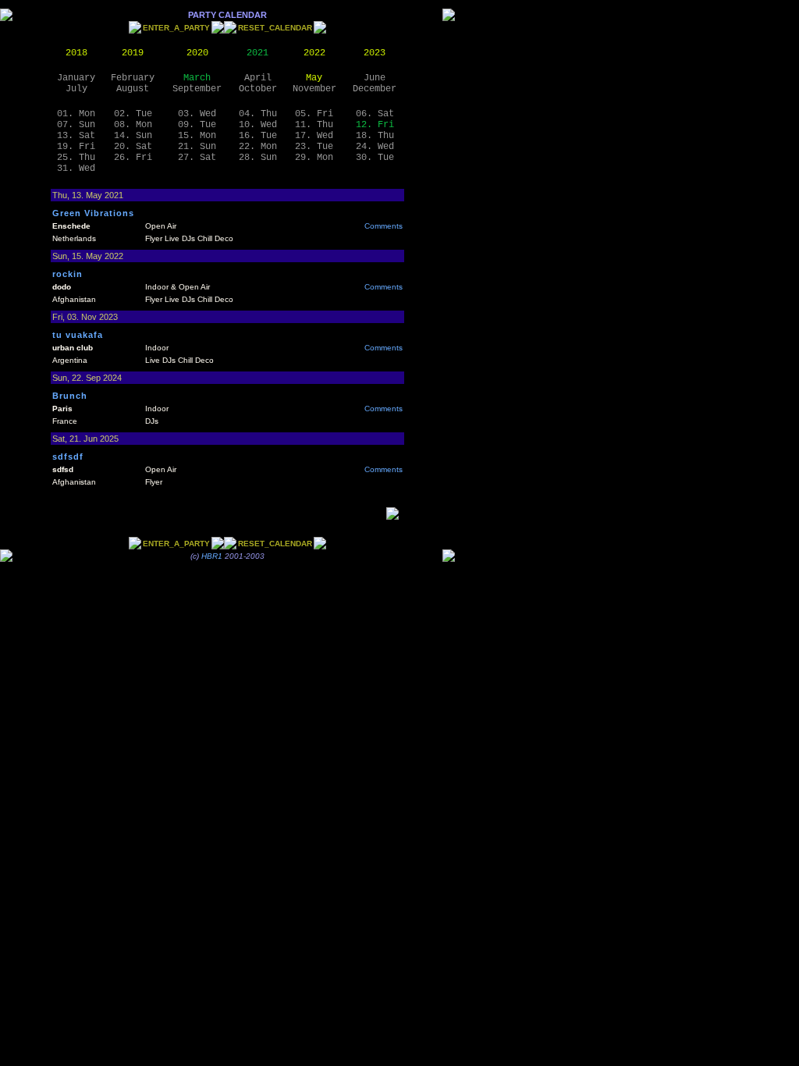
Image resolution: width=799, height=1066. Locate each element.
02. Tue (133, 113)
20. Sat (133, 146)
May (314, 78)
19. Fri (76, 146)
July (76, 89)
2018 (76, 53)
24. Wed (375, 146)
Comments (383, 226)
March (197, 78)
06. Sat (375, 113)
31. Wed (76, 168)
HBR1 (211, 556)
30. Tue (375, 157)
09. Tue (197, 124)
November (314, 89)
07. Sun (76, 124)
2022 (314, 53)
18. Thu (375, 135)
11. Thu (314, 124)
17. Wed (314, 135)
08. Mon (133, 124)
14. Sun (133, 135)
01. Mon (76, 113)
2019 (133, 53)
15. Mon (197, 135)
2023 (374, 53)
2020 (197, 53)
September (197, 89)
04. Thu (258, 113)
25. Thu (76, 157)
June (374, 78)
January (76, 78)
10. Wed (258, 124)
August (132, 89)
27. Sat (197, 157)
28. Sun (258, 157)
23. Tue (314, 146)
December (374, 89)
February (132, 78)
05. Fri (314, 113)
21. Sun (197, 146)
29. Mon (314, 157)
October (258, 89)
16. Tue (258, 135)
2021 (257, 53)
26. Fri (133, 157)
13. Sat (76, 135)
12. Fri (375, 124)
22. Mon (258, 146)
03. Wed (197, 113)
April (258, 78)
